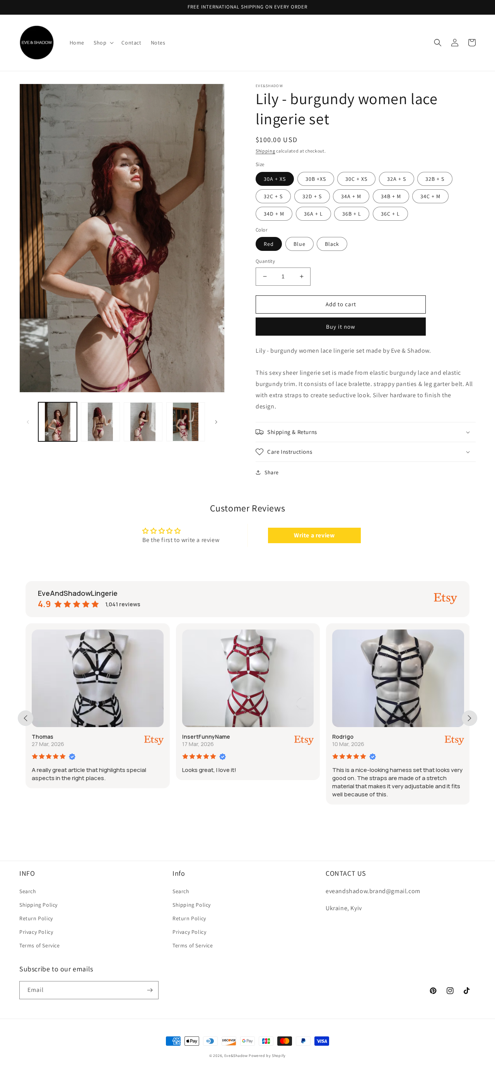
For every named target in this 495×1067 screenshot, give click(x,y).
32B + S (434, 178)
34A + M (351, 196)
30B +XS (316, 178)
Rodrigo (342, 736)
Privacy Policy (36, 931)
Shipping (265, 151)
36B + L (351, 213)
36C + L (390, 213)
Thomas (42, 736)
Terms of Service (39, 945)
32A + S (396, 178)
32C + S (273, 196)
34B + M (391, 196)
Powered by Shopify (267, 1055)
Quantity (265, 261)
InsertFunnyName (206, 736)
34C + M (430, 196)
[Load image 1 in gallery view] (57, 421)
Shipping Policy (38, 904)
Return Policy (36, 918)
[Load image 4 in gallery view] (185, 421)
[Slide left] (27, 422)
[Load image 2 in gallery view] (100, 421)
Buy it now (340, 326)
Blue (300, 243)
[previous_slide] (25, 718)
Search (27, 891)
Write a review (314, 535)
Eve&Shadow (236, 1055)
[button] (103, 42)
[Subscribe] (149, 990)
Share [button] (272, 472)
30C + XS (356, 178)
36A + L (313, 213)
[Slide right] (216, 422)
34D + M (274, 213)
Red (269, 243)
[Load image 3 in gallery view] (143, 421)
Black (332, 243)
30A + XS (275, 178)
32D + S (312, 196)
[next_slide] (469, 718)
